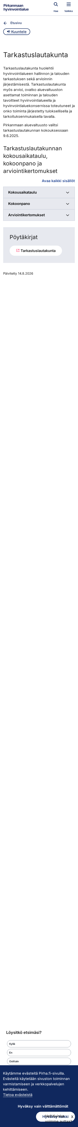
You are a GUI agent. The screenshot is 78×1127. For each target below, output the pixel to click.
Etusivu (16, 23)
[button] (39, 1043)
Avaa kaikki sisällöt (58, 181)
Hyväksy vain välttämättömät (43, 1106)
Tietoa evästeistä (17, 1095)
